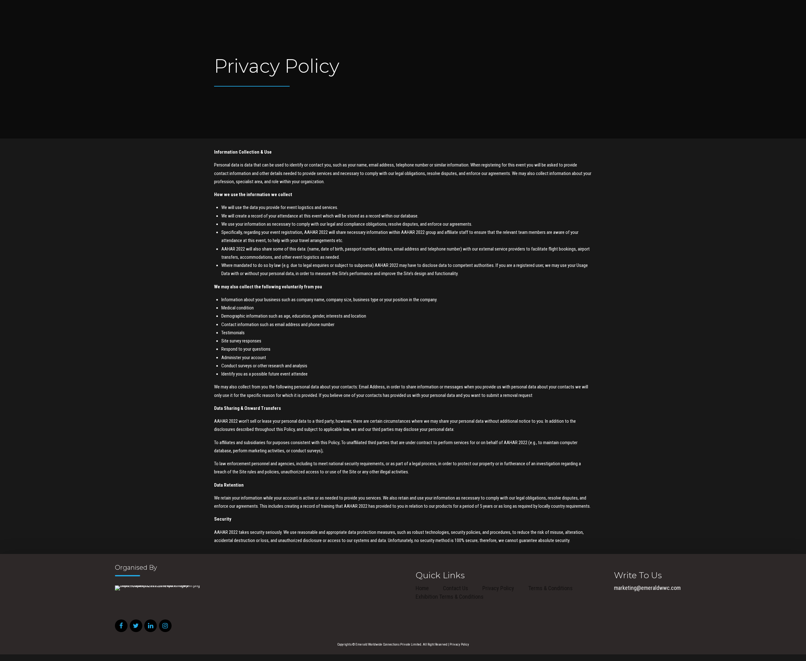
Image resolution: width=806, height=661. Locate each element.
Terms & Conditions (550, 588)
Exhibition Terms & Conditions (450, 596)
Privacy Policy (498, 588)
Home (422, 588)
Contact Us (455, 588)
